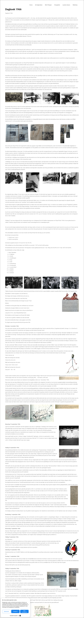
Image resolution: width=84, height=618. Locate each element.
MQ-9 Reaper (48, 5)
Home (30, 5)
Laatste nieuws (66, 5)
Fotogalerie (57, 5)
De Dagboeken (38, 5)
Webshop (75, 5)
